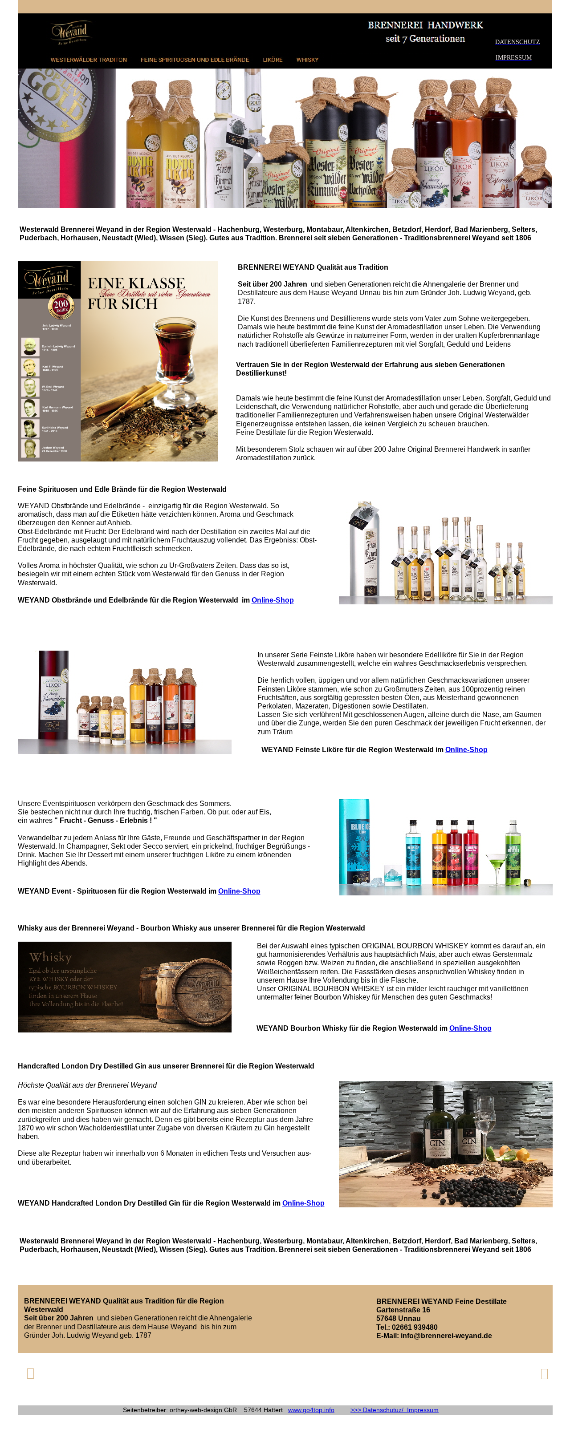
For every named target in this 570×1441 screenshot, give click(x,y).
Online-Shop (273, 600)
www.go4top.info (311, 1409)
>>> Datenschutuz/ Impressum (394, 1409)
